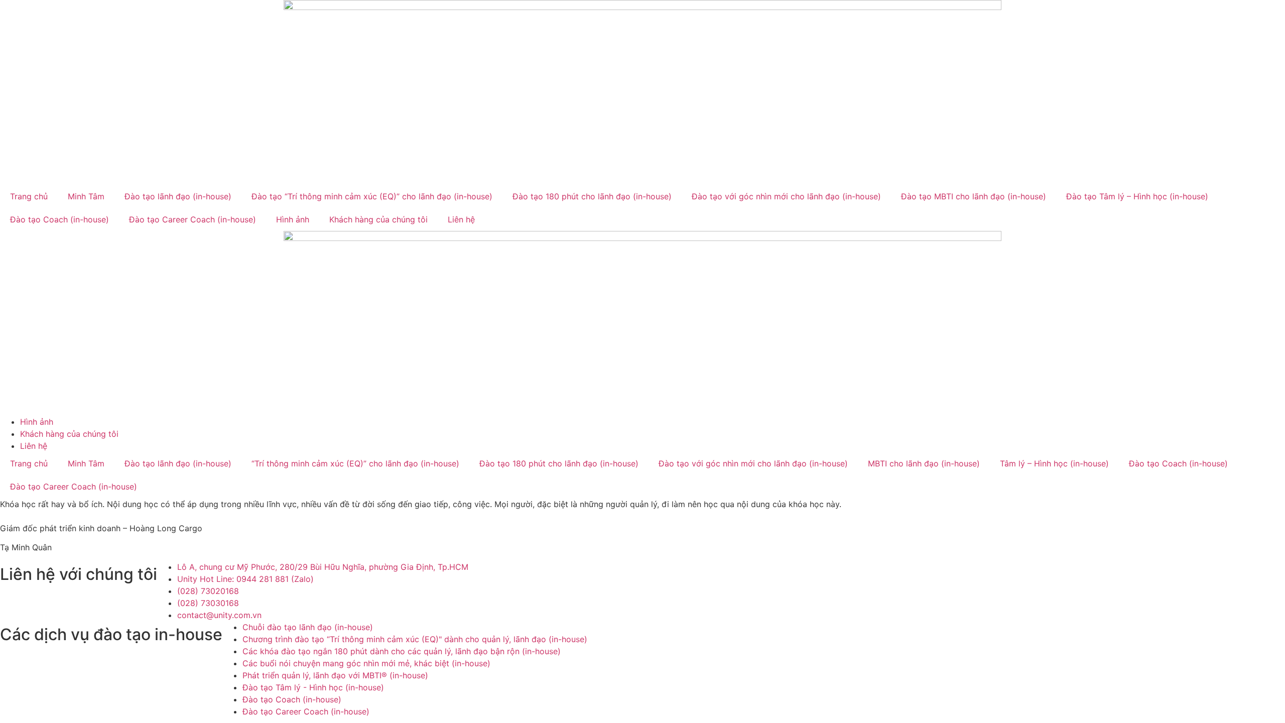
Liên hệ (461, 219)
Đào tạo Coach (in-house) (59, 219)
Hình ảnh (292, 219)
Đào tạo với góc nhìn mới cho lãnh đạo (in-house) (786, 196)
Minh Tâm (86, 196)
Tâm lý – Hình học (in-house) (1054, 463)
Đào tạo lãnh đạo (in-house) (177, 196)
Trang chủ (29, 196)
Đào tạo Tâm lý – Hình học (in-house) (1137, 196)
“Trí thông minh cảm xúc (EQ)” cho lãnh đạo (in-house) (355, 463)
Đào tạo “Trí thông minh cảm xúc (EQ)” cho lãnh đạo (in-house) (371, 196)
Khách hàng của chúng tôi (378, 219)
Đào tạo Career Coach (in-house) (192, 219)
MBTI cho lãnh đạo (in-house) (924, 463)
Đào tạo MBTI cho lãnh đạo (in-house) (973, 196)
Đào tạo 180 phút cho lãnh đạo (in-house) (592, 196)
